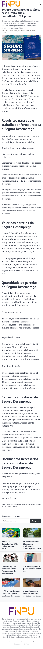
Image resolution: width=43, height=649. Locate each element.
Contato (26, 644)
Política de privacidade (15, 642)
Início (3, 504)
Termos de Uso (30, 642)
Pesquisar (35, 521)
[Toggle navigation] (34, 4)
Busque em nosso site (11, 516)
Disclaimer (17, 644)
